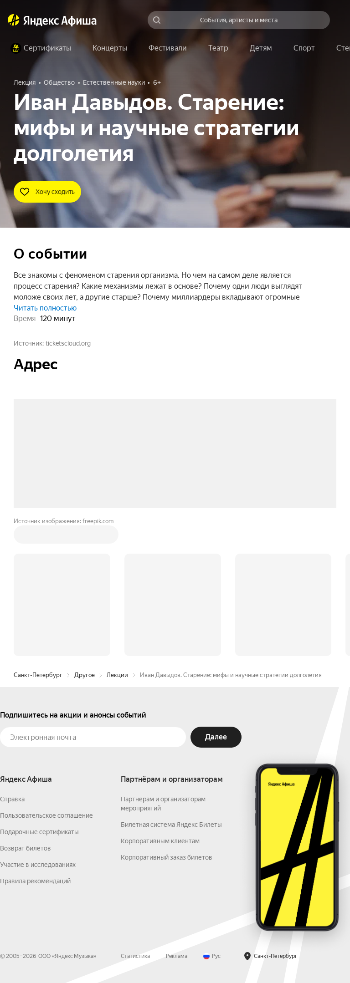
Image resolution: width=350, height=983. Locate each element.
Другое (84, 537)
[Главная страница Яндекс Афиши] (14, 20)
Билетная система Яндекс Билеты (171, 686)
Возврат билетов (25, 710)
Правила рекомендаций (35, 743)
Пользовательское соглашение (46, 677)
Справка (12, 661)
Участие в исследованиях (38, 726)
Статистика (135, 818)
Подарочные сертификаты (39, 694)
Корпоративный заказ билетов (166, 719)
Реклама (176, 818)
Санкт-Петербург (38, 537)
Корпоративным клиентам (160, 703)
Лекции (117, 537)
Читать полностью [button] (45, 308)
